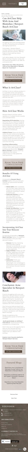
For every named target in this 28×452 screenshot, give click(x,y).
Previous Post (14, 394)
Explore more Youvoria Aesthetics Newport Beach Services (13, 337)
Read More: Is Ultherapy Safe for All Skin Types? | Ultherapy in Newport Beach (14, 376)
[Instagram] (14, 445)
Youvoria (11, 449)
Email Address (4, 438)
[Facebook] (12, 446)
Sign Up (15, 442)
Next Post (14, 398)
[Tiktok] (15, 445)
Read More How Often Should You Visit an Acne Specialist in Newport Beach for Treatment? (13, 66)
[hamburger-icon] (4, 4)
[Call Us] (25, 449)
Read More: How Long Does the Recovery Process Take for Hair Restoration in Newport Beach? (14, 369)
